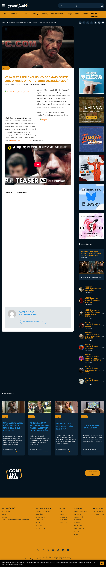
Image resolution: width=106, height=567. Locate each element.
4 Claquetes (63, 520)
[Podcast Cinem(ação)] (91, 168)
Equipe (4, 514)
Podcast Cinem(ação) (43, 511)
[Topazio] (91, 139)
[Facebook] (84, 22)
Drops (38, 523)
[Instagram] (80, 22)
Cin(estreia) (77, 514)
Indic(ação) (39, 526)
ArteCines (77, 531)
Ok (102, 563)
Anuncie (85, 13)
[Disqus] (38, 220)
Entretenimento (57, 13)
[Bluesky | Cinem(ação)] (91, 197)
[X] (87, 22)
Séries (77, 13)
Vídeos (33, 13)
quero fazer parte (92, 473)
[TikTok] (95, 22)
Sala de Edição (98, 511)
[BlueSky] (91, 22)
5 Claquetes (63, 523)
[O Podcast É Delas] (91, 226)
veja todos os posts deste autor (34, 321)
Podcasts (13, 13)
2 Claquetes (63, 514)
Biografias (39, 520)
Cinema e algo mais (80, 511)
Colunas (44, 13)
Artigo (69, 13)
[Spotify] (99, 22)
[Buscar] (102, 6)
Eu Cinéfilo (77, 520)
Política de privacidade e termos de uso (15, 520)
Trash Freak (78, 526)
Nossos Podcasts (44, 508)
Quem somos (6, 511)
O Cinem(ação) (8, 508)
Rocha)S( (77, 523)
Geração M (39, 514)
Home (5, 13)
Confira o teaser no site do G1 (21, 140)
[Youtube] (102, 22)
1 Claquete (62, 511)
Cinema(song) (78, 517)
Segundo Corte (41, 528)
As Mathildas (40, 517)
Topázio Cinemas (98, 514)
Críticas (24, 13)
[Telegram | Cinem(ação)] (91, 81)
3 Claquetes (63, 517)
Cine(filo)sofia (79, 528)
